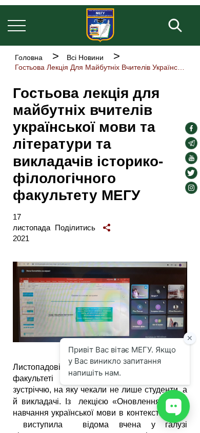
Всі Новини (85, 57)
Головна (29, 57)
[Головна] (100, 25)
